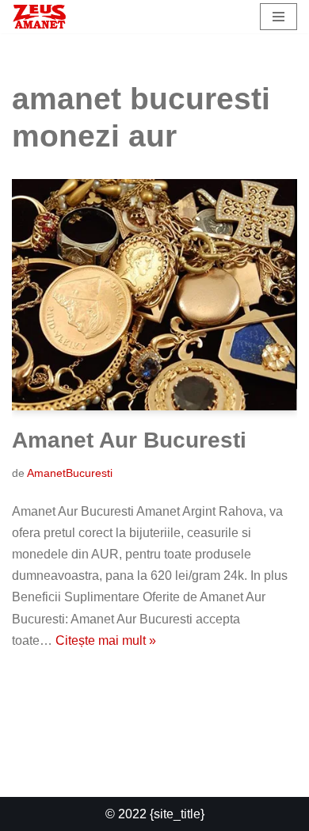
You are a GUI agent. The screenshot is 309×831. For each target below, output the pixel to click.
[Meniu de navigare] (278, 16)
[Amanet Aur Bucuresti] (154, 294)
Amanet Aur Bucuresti (129, 440)
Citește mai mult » (105, 640)
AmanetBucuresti (70, 473)
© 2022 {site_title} (154, 814)
